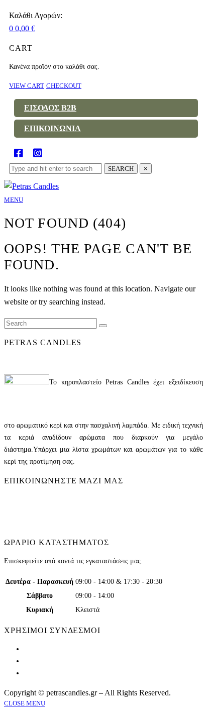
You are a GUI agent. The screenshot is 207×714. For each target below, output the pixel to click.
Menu (13, 199)
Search (121, 168)
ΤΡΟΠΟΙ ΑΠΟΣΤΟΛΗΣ (59, 661)
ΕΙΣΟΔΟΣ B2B (50, 108)
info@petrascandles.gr (43, 523)
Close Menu (24, 703)
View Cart (26, 85)
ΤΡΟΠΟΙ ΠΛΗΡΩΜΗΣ (57, 673)
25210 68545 (30, 511)
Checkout (63, 85)
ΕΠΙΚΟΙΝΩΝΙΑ (52, 128)
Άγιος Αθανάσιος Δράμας (46, 499)
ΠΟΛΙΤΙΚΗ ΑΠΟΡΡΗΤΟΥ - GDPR (75, 649)
